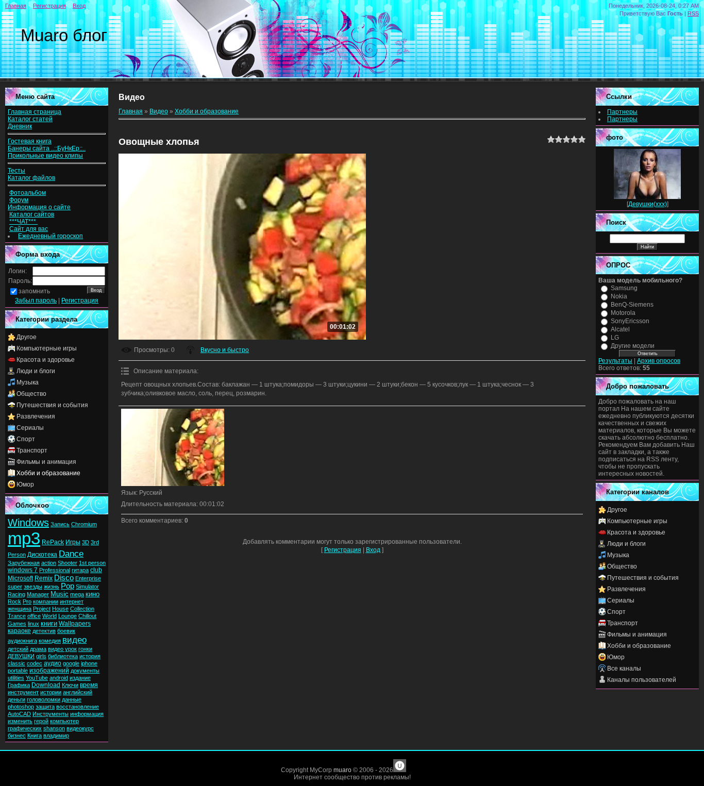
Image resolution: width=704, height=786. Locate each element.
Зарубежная (24, 563)
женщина (19, 609)
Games (17, 624)
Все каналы (624, 668)
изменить (20, 721)
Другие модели (633, 345)
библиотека (63, 656)
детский (18, 649)
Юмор (25, 484)
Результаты (615, 360)
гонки (85, 649)
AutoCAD (19, 714)
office (34, 616)
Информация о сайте (39, 207)
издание (80, 678)
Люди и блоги (35, 371)
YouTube (37, 678)
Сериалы (30, 427)
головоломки (43, 699)
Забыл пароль (36, 300)
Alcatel (620, 329)
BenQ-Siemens (632, 304)
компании (45, 601)
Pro (27, 601)
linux (33, 624)
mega (77, 594)
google (71, 663)
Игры (72, 542)
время (89, 685)
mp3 (24, 538)
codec (34, 663)
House (60, 609)
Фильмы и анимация (46, 461)
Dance (71, 553)
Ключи (70, 685)
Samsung (624, 288)
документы (85, 670)
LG (615, 337)
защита (45, 707)
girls (41, 656)
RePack (53, 542)
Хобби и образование (48, 473)
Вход (79, 6)
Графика (19, 685)
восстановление (77, 707)
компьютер (64, 721)
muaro (342, 770)
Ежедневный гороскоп (50, 236)
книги (49, 623)
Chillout (87, 616)
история (89, 656)
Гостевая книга (30, 141)
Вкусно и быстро (224, 350)
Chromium (84, 524)
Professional (54, 570)
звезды (33, 586)
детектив (44, 631)
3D (85, 542)
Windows (28, 522)
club (96, 570)
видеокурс (80, 728)
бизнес (17, 735)
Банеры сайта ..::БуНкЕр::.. (47, 148)
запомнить (34, 291)
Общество (31, 393)
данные (71, 699)
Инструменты (50, 714)
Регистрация (49, 6)
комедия (50, 641)
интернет (71, 601)
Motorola (623, 312)
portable (18, 670)
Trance (17, 616)
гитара (80, 570)
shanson (54, 728)
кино (92, 594)
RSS (693, 13)
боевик (66, 631)
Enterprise (88, 578)
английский (77, 692)
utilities (16, 678)
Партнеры (622, 111)
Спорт (25, 439)
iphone (89, 663)
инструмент (23, 692)
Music (60, 594)
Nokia (619, 296)
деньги (16, 699)
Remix (44, 578)
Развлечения (35, 416)
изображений (49, 670)
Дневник (20, 126)
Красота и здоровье (45, 359)
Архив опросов (658, 360)
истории (50, 692)
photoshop (21, 707)
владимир (56, 735)
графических (25, 728)
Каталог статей (30, 119)
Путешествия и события (52, 405)
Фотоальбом (27, 192)
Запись (60, 524)
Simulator (87, 586)
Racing (16, 594)
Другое (26, 337)
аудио (52, 663)
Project (42, 609)
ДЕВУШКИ (21, 656)
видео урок (62, 649)
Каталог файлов (31, 177)
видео (74, 639)
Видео (158, 111)
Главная (15, 6)
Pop (67, 586)
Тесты (16, 170)
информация (87, 714)
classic (16, 663)
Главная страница (34, 111)
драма (38, 649)
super (15, 586)
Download (45, 685)
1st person (92, 563)
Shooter (67, 563)
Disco (64, 578)
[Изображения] (172, 447)
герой (41, 721)
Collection (82, 609)
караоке (19, 630)
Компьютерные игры (46, 348)
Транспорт (31, 450)
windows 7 (23, 570)
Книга (34, 735)
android (58, 678)
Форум (18, 200)
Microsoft (20, 578)
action (48, 563)
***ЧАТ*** (23, 221)
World (49, 616)
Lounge (67, 616)
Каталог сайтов (31, 214)
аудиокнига (22, 641)
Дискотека (42, 554)
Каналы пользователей (641, 679)
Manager (38, 594)
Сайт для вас (28, 228)
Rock (14, 601)
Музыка (27, 382)
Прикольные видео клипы (45, 155)
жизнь (51, 586)
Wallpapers (75, 623)
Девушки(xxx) (647, 204)
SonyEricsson (630, 321)
